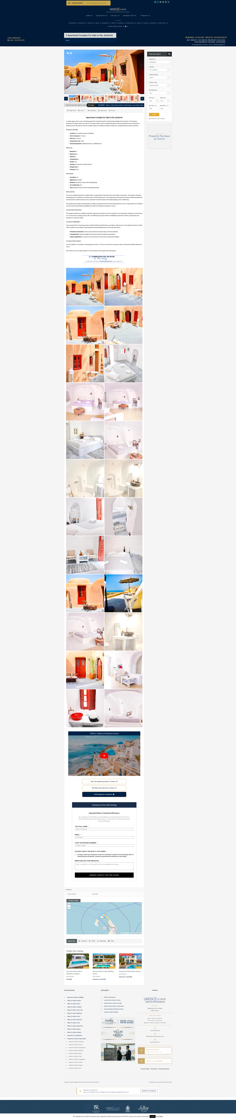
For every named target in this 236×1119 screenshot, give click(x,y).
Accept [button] (152, 1116)
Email (78, 834)
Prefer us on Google (149, 1091)
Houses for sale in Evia (75, 1068)
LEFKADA (121, 23)
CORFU (113, 23)
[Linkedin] (166, 2)
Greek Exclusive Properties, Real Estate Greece (118, 12)
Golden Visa (100, 16)
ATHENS (89, 23)
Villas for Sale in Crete (73, 1022)
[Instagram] (168, 2)
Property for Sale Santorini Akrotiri (130, 971)
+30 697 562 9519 (155, 1030)
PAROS (139, 23)
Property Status (153, 74)
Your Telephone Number (86, 843)
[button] (104, 915)
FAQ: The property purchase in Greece (103, 781)
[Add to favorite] (68, 54)
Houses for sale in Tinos (75, 1056)
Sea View (95, 894)
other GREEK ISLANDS (115, 26)
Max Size (164, 105)
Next (140, 71)
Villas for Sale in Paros (73, 1003)
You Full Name (82, 826)
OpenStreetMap (131, 933)
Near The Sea (72, 894)
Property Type (128, 16)
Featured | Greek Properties (111, 1012)
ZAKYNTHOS (130, 23)
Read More (159, 1116)
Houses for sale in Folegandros (77, 1059)
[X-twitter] (158, 2)
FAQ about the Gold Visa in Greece (103, 788)
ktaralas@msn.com (155, 1042)
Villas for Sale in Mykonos (74, 1013)
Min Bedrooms (153, 90)
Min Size (153, 105)
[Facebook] (155, 2)
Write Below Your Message (87, 861)
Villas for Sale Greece (110, 997)
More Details (70, 976)
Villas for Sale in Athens (74, 1000)
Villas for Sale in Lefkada (74, 1007)
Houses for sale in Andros (76, 1062)
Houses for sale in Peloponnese (77, 1047)
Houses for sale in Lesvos (76, 1044)
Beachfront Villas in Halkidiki (75, 997)
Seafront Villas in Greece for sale (113, 1003)
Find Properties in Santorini (103, 794)
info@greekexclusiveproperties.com (155, 1036)
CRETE (97, 23)
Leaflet (123, 933)
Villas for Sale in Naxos (73, 1029)
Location (151, 67)
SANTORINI (72, 23)
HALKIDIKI (105, 23)
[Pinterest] (163, 2)
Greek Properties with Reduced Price (113, 1009)
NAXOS (145, 23)
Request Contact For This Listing (104, 875)
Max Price (163, 98)
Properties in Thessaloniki (74, 1035)
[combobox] (159, 69)
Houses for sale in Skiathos (76, 1050)
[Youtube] (160, 2)
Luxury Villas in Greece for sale (112, 1000)
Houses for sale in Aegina (75, 1065)
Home (88, 16)
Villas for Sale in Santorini (74, 1019)
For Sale (114, 16)
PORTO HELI (162, 23)
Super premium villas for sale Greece (114, 1006)
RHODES (153, 23)
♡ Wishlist (144, 16)
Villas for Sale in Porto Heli (74, 1010)
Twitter (93, 941)
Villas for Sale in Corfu (73, 1016)
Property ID (152, 59)
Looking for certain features (157, 118)
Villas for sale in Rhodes (74, 1032)
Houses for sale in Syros (75, 1053)
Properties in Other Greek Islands (76, 1038)
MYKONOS (81, 23)
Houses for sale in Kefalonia (76, 1041)
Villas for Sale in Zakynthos (75, 1026)
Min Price (151, 98)
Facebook (84, 941)
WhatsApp (103, 941)
